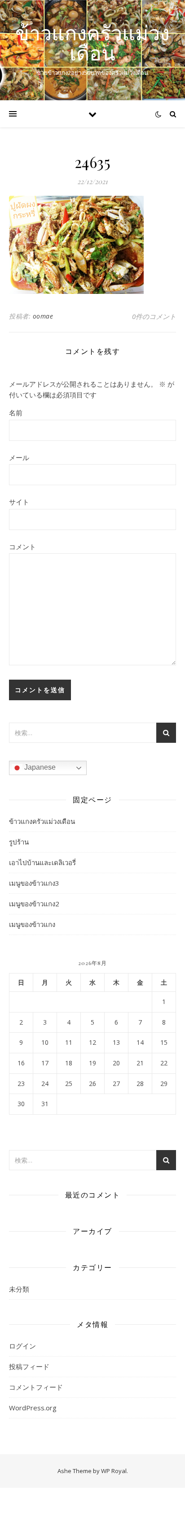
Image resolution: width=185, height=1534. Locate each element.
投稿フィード (29, 1366)
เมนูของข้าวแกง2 (34, 903)
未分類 (19, 1288)
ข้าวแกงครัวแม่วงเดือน (92, 42)
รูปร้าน (19, 841)
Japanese (39, 767)
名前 (15, 412)
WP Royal (114, 1471)
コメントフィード (36, 1387)
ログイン (22, 1345)
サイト (19, 501)
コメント (22, 546)
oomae (43, 316)
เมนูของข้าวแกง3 (34, 883)
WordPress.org (33, 1407)
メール (19, 457)
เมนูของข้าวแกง (32, 924)
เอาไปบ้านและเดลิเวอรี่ (42, 862)
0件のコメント (154, 316)
